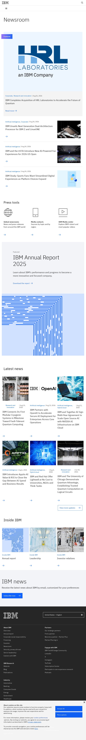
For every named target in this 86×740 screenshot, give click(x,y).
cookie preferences (41, 718)
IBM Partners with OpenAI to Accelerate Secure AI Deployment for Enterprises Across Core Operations (43, 416)
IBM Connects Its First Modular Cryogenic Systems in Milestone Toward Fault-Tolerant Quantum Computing (13, 418)
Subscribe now (9, 596)
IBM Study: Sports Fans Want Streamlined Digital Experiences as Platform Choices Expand (30, 177)
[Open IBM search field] (82, 2)
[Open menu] (6, 8)
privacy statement (34, 722)
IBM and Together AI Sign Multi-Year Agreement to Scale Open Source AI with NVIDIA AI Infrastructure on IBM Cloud (70, 419)
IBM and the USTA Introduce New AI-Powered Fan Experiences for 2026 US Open (30, 152)
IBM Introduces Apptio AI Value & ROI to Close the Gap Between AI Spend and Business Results (15, 479)
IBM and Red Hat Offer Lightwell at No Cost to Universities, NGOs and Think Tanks (41, 481)
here (36, 729)
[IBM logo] (6, 2)
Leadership (35, 558)
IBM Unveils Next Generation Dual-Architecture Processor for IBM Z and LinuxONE (29, 128)
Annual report (9, 558)
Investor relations (66, 558)
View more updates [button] (67, 508)
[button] (84, 702)
